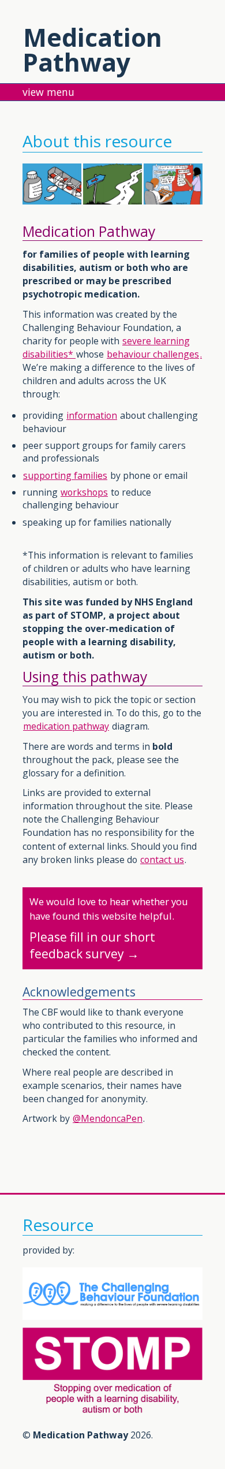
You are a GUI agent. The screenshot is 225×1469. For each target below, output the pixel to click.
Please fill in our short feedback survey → (108, 928)
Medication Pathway (92, 49)
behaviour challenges (153, 354)
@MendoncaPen (107, 1118)
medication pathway (66, 726)
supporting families (65, 475)
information (91, 415)
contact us (162, 859)
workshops (84, 492)
